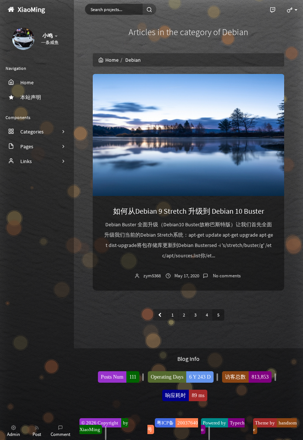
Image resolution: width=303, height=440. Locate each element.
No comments (226, 276)
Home (112, 60)
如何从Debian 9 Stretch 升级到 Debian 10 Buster (188, 211)
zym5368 (152, 276)
